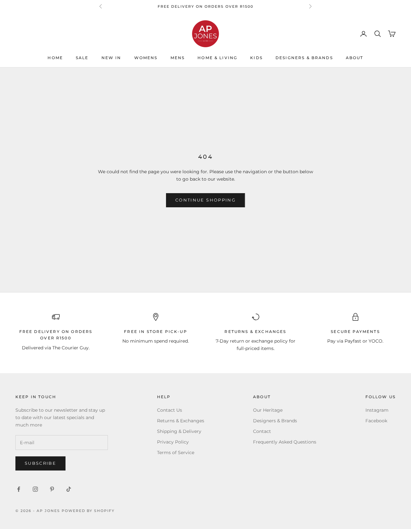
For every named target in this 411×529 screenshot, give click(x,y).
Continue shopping (205, 199)
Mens (178, 58)
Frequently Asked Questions (284, 442)
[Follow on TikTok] (69, 489)
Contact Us (169, 410)
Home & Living (217, 58)
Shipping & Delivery (179, 431)
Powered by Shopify (88, 510)
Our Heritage (268, 410)
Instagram (377, 410)
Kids (256, 58)
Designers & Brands (304, 58)
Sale (82, 58)
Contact (262, 431)
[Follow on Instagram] (35, 489)
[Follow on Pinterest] (52, 489)
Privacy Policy (173, 442)
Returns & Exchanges (180, 421)
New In (111, 58)
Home (55, 58)
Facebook (376, 421)
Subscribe (40, 463)
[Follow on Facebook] (18, 489)
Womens (146, 58)
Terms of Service (175, 452)
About (354, 58)
